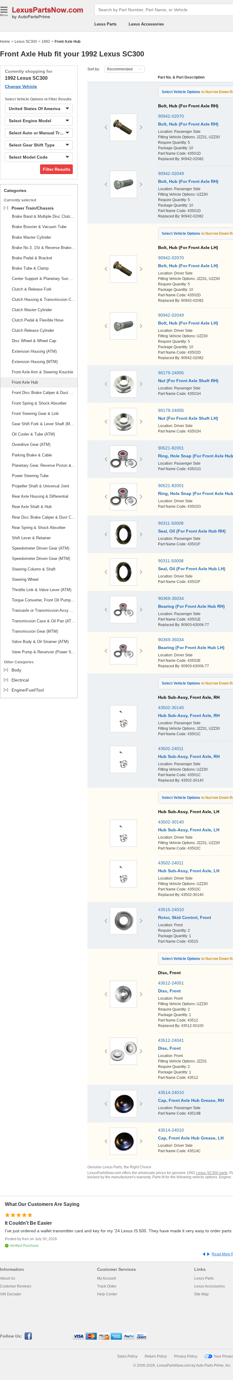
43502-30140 (171, 707)
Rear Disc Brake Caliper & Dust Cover (44, 517)
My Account (106, 1278)
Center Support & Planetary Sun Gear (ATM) (44, 278)
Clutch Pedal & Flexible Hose (37, 320)
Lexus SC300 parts (212, 1173)
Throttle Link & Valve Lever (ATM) (41, 589)
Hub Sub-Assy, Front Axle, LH (188, 829)
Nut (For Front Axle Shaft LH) (188, 418)
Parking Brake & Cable (32, 455)
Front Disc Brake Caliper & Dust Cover (44, 392)
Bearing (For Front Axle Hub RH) (191, 606)
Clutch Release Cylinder (33, 330)
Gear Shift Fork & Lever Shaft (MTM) (44, 424)
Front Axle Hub (25, 382)
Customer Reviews (15, 1286)
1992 (46, 41)
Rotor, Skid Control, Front (184, 917)
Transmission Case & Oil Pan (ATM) (44, 621)
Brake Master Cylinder (31, 237)
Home (5, 41)
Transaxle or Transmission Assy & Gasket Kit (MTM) (44, 610)
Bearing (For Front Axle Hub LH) (191, 647)
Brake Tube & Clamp (30, 268)
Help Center (107, 1294)
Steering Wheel (25, 579)
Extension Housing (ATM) (34, 351)
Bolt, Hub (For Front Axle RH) (188, 124)
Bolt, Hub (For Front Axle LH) (188, 265)
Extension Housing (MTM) (35, 361)
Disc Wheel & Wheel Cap (34, 340)
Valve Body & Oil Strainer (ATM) (40, 641)
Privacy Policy (185, 1356)
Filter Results (56, 169)
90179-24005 (171, 372)
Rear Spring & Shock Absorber (39, 527)
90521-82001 (171, 448)
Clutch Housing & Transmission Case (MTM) (44, 299)
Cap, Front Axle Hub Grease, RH (191, 1100)
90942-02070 (171, 116)
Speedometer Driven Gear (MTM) (41, 558)
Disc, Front (169, 990)
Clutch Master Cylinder (32, 310)
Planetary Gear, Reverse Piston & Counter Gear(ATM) (44, 465)
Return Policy (156, 1356)
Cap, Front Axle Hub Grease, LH (191, 1138)
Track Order (106, 1286)
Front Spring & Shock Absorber (39, 403)
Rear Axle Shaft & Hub (32, 506)
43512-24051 (171, 983)
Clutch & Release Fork (32, 289)
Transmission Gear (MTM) (35, 631)
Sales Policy (127, 1356)
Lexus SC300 (26, 41)
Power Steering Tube (30, 475)
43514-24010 (171, 1092)
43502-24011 (171, 748)
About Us (7, 1278)
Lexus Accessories (146, 24)
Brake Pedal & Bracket (32, 258)
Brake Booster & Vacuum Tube (39, 226)
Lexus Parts (105, 24)
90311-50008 (171, 523)
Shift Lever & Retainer (31, 538)
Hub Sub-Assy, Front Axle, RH (189, 715)
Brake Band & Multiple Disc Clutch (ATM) (44, 216)
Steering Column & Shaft (34, 569)
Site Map (201, 1294)
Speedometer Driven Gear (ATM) (40, 548)
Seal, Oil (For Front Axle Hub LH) (191, 568)
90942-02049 (171, 173)
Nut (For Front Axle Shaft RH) (188, 380)
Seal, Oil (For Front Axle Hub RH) (192, 531)
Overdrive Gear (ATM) (31, 444)
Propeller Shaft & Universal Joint (40, 486)
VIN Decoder (10, 1294)
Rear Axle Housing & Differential (40, 496)
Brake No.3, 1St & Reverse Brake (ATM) (44, 247)
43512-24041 (171, 1040)
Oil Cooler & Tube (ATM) (33, 434)
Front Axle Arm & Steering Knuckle (42, 372)
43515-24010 (171, 909)
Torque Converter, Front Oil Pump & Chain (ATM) (44, 600)
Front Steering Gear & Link (35, 413)
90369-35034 (171, 598)
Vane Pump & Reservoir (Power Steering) (44, 652)
